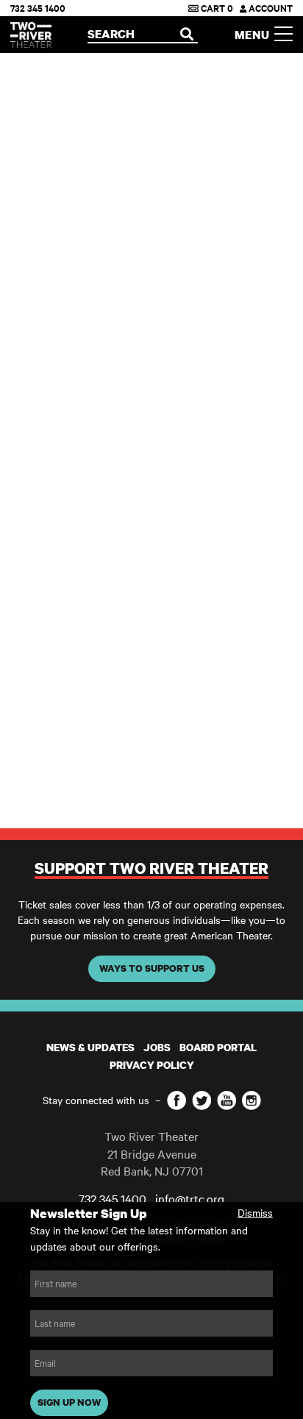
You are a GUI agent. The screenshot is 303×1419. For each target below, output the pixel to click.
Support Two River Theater (151, 868)
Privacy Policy (152, 1065)
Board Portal (218, 1047)
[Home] (30, 35)
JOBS (157, 1047)
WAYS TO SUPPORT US (151, 968)
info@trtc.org (189, 1198)
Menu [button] (254, 34)
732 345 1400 (37, 8)
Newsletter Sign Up (88, 1213)
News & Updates (90, 1047)
